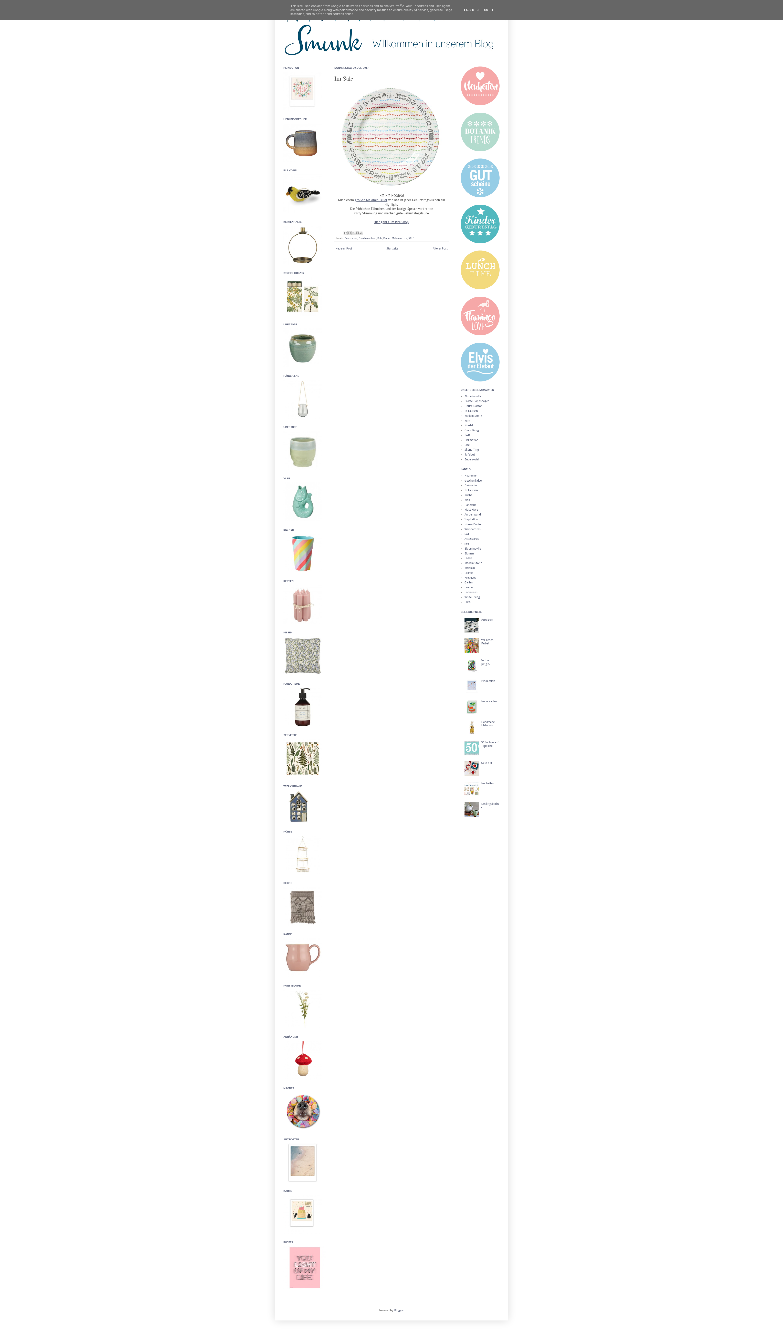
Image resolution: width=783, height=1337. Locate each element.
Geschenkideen (367, 238)
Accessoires (471, 538)
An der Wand (472, 514)
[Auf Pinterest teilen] (361, 233)
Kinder (387, 238)
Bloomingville (472, 396)
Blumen (469, 553)
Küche (468, 495)
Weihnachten (472, 529)
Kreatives (470, 577)
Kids (379, 238)
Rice (467, 445)
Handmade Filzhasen (488, 723)
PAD (467, 435)
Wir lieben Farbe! (487, 641)
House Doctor (473, 406)
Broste (468, 572)
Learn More (471, 10)
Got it (488, 10)
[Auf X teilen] (353, 233)
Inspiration (471, 519)
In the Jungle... (486, 662)
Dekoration (351, 238)
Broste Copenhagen (476, 401)
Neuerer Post (343, 248)
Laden (468, 558)
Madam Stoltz (473, 415)
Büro (467, 602)
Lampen (469, 587)
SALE (411, 238)
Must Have (471, 509)
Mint (467, 420)
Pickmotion (471, 440)
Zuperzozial (471, 459)
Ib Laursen (471, 410)
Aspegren (487, 619)
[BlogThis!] (349, 233)
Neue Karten (489, 701)
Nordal (468, 425)
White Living (472, 597)
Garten (468, 582)
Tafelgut (469, 454)
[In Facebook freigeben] (357, 233)
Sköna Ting (471, 449)
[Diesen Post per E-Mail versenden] (346, 233)
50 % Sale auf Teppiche (490, 744)
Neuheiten (470, 475)
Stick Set (486, 762)
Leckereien (471, 592)
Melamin (397, 238)
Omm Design (472, 430)
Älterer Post (440, 248)
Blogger (399, 1310)
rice (405, 238)
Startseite (392, 248)
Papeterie (470, 505)
